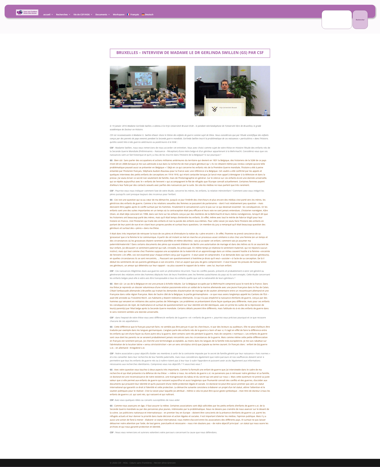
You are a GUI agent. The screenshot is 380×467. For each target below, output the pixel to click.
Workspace (118, 15)
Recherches (62, 15)
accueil (46, 15)
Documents (101, 15)
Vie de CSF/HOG (81, 15)
